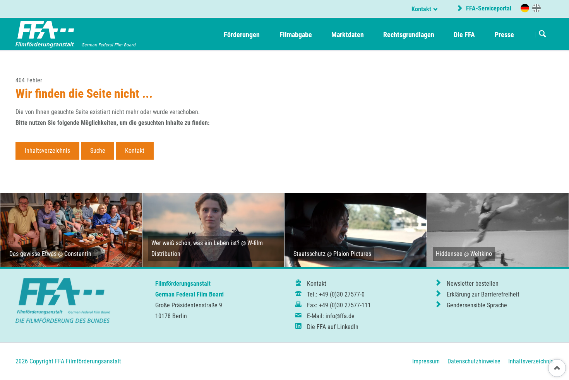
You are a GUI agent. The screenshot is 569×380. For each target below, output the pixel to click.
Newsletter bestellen (473, 283)
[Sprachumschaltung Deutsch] (525, 8)
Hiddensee (449, 253)
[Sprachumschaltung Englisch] (536, 7)
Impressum (426, 361)
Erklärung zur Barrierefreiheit (483, 294)
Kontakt (421, 9)
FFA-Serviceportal (487, 8)
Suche (97, 150)
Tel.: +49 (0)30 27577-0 (336, 294)
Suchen (542, 34)
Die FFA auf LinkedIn (332, 327)
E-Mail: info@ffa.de (331, 316)
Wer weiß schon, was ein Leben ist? (195, 243)
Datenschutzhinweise (473, 361)
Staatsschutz (309, 253)
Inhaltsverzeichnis (47, 150)
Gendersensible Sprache (477, 305)
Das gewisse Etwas (33, 253)
